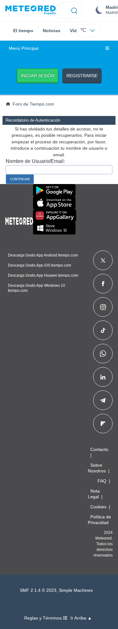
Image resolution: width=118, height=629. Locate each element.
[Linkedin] (102, 377)
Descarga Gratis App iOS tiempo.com (39, 265)
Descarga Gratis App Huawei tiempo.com (43, 275)
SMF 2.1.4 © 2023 (38, 590)
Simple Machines (76, 590)
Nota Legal (94, 493)
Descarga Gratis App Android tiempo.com (43, 255)
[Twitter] (103, 260)
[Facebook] (103, 283)
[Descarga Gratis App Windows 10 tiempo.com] (54, 228)
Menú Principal (23, 48)
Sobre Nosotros (97, 468)
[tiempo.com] (30, 10)
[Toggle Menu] (107, 48)
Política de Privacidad (99, 519)
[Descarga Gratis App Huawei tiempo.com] (54, 215)
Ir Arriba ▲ (81, 618)
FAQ (102, 480)
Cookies (98, 506)
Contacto (99, 449)
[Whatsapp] (103, 353)
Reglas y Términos (43, 618)
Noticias (51, 30)
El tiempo (23, 30)
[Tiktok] (103, 330)
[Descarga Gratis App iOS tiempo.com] (54, 203)
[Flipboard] (103, 423)
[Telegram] (102, 400)
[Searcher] (74, 10)
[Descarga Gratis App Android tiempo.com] (54, 190)
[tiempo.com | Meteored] (19, 220)
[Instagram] (103, 307)
